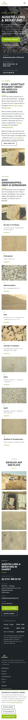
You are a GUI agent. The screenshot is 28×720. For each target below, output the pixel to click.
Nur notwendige (8, 711)
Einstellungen (8, 707)
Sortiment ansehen (11, 39)
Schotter (20, 105)
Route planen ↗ (9, 613)
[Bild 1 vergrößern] (14, 480)
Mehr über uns (9, 143)
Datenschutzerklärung (16, 702)
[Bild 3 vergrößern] (14, 520)
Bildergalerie (9, 127)
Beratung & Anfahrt (11, 45)
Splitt (15, 105)
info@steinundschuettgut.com (10, 598)
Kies (12, 105)
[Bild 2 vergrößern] (14, 500)
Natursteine (7, 108)
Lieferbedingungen (6, 676)
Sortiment (19, 123)
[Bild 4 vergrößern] (14, 540)
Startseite (4, 671)
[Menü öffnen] (24, 3)
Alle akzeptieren (9, 716)
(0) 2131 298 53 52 (8, 73)
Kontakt (3, 682)
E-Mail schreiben (10, 608)
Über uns (4, 679)
